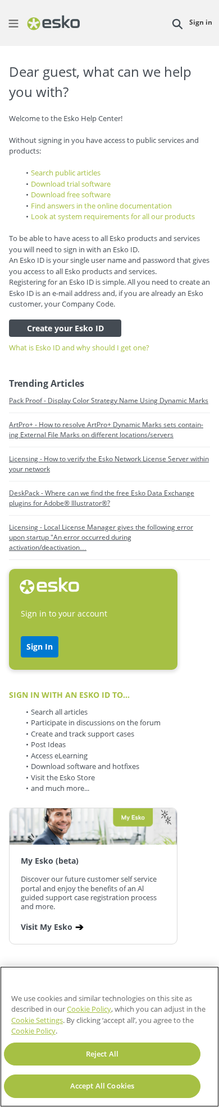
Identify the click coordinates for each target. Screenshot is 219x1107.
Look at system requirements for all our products (113, 216)
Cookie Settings (37, 1020)
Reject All (102, 1054)
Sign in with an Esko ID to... (69, 694)
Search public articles (66, 173)
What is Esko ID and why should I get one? (79, 347)
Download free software (71, 194)
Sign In (39, 646)
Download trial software (71, 184)
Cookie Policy (89, 1009)
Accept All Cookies (102, 1086)
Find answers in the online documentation (101, 206)
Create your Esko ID (65, 328)
